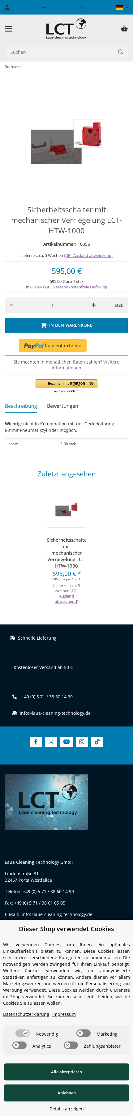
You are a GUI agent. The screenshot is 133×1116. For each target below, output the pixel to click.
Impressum (64, 1014)
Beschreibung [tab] (21, 406)
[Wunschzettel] (81, 7)
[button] (44, 7)
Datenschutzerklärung (26, 1014)
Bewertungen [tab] (62, 406)
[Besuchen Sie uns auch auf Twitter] (51, 741)
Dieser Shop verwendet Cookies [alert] (66, 929)
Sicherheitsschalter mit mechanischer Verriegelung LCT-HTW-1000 (66, 553)
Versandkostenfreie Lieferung (80, 287)
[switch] (22, 1033)
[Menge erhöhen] (93, 305)
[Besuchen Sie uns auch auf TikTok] (97, 741)
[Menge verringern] (11, 305)
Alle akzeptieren (66, 1072)
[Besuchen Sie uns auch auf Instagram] (81, 741)
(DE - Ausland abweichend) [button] (88, 255)
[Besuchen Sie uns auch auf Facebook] (36, 741)
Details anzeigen (66, 1109)
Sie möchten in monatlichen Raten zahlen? (66, 365)
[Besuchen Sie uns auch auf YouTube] (66, 741)
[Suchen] (120, 51)
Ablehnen (67, 1093)
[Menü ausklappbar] (8, 28)
